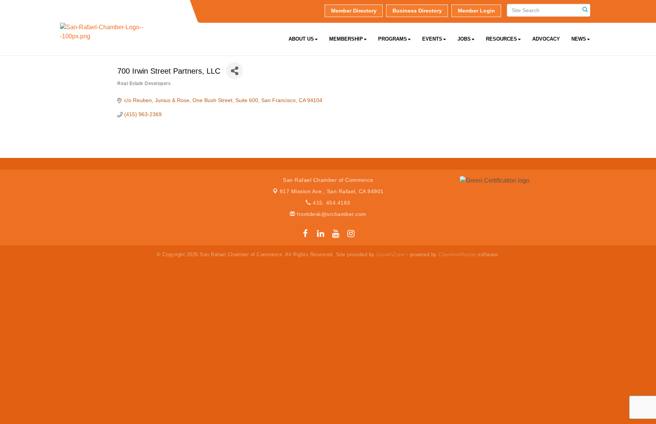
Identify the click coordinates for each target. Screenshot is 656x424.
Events (432, 39)
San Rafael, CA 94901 (332, 191)
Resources (501, 39)
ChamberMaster (457, 254)
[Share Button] (234, 70)
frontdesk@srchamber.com (330, 214)
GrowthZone (390, 254)
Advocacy (546, 39)
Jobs (464, 39)
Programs (392, 39)
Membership (346, 39)
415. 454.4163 (330, 203)
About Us (301, 39)
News (578, 39)
